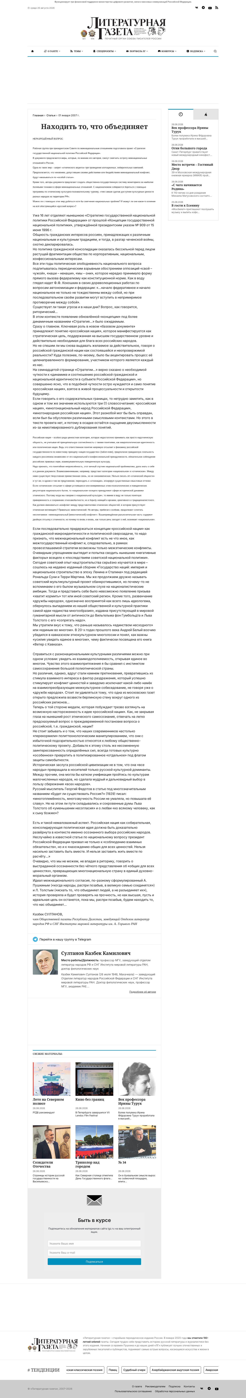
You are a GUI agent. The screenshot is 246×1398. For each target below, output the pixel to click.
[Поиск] (215, 51)
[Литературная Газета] (123, 28)
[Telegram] (203, 8)
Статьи (51, 115)
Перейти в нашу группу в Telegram (65, 939)
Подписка (174, 1386)
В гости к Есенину (185, 205)
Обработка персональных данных (175, 1391)
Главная (38, 115)
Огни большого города (189, 148)
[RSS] (216, 8)
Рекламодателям (155, 1386)
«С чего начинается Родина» (187, 187)
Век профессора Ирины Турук (190, 130)
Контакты (189, 1386)
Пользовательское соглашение (133, 1391)
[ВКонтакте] (196, 8)
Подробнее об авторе (142, 991)
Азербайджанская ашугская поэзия (159, 1370)
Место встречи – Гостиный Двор (192, 166)
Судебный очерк (118, 1370)
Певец (97, 1370)
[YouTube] (210, 8)
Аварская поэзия (201, 1370)
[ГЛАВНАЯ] (32, 51)
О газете (137, 1386)
